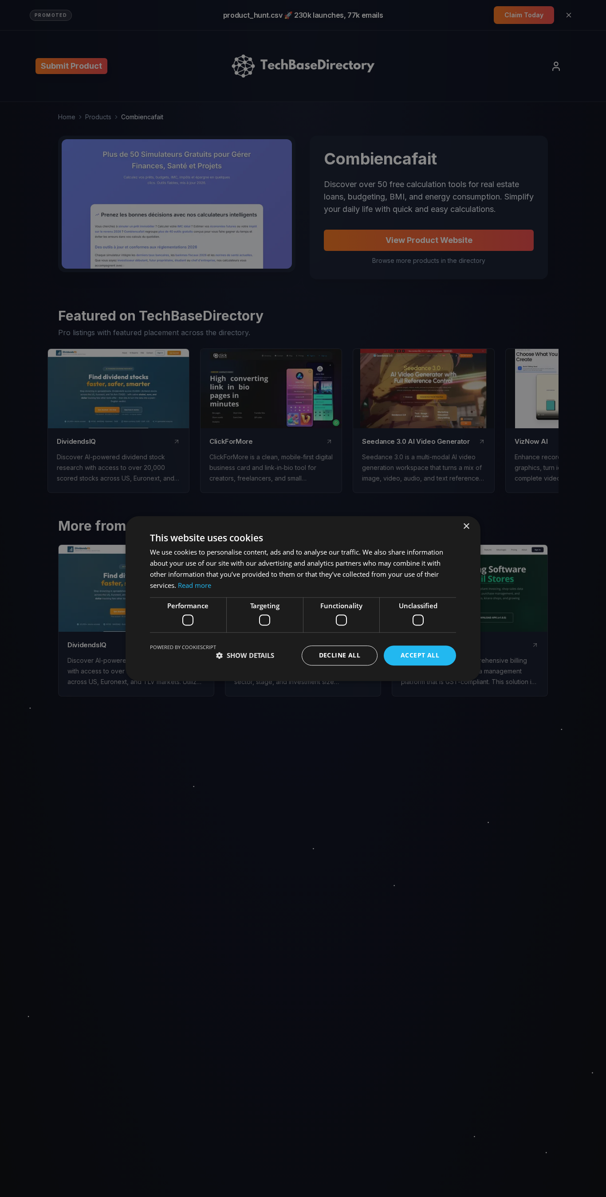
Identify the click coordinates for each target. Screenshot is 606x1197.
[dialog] (303, 598)
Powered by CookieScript (183, 647)
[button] (245, 655)
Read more (194, 585)
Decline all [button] (339, 655)
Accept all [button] (420, 655)
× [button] (466, 526)
